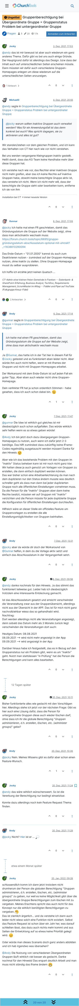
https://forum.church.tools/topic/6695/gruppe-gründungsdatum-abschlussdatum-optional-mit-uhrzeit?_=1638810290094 (36, 242)
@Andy (6, 437)
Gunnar (13, 221)
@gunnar (7, 320)
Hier (22, 836)
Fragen (11, 33)
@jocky (10, 123)
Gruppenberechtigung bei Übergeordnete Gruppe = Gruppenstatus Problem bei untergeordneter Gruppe (37, 110)
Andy (12, 313)
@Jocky (7, 358)
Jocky (12, 46)
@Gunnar (11, 355)
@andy (6, 52)
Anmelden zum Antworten (61, 34)
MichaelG (14, 100)
